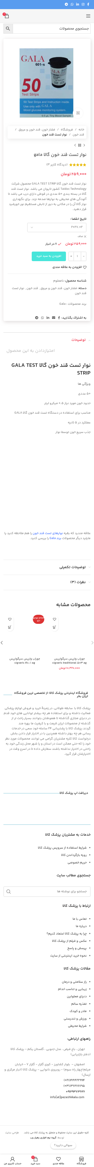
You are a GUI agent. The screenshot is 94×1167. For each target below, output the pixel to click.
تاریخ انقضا (79, 219)
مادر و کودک (78, 1011)
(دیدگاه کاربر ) (57, 164)
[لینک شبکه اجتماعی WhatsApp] (72, 4)
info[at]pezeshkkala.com (67, 1097)
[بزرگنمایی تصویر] (78, 113)
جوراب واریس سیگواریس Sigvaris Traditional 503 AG (69, 661)
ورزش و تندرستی (75, 1018)
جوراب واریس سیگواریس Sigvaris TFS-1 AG (24, 661)
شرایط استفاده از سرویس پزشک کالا (62, 847)
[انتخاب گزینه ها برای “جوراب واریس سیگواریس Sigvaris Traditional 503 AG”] (54, 627)
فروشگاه (67, 129)
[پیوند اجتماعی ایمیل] (54, 318)
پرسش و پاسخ (77, 948)
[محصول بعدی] (75, 145)
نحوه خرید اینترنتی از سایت (68, 955)
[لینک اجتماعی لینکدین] (77, 4)
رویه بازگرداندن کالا (74, 855)
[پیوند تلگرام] (66, 4)
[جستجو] (8, 891)
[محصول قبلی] (84, 145)
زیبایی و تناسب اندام (72, 989)
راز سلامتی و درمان (74, 982)
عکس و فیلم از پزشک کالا (69, 941)
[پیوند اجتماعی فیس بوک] (88, 4)
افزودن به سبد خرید (48, 256)
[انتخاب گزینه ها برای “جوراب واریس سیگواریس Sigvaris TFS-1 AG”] (10, 627)
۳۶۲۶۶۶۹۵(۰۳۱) (74, 1086)
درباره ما (81, 926)
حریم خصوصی (77, 862)
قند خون (78, 134)
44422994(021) (74, 1080)
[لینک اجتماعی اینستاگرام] (83, 4)
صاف (80, 237)
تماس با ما (80, 919)
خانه (81, 129)
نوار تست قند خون (54, 134)
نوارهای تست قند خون (48, 533)
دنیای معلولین (77, 996)
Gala (62, 304)
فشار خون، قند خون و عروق (36, 129)
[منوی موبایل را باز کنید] (88, 15)
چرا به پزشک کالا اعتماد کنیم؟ (67, 933)
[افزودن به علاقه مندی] (54, 619)
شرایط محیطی (77, 1026)
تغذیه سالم (79, 1004)
